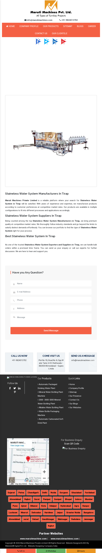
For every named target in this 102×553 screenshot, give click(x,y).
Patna (21, 492)
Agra (76, 506)
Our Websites (75, 407)
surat (26, 519)
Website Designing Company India (42, 546)
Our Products (51, 26)
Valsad (35, 519)
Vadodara (75, 519)
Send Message (51, 330)
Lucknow (13, 512)
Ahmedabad (15, 499)
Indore (78, 499)
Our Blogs (73, 403)
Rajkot (27, 499)
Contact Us (41, 33)
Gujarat (11, 492)
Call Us (22, 551)
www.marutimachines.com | (65, 538)
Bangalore (88, 512)
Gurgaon (64, 492)
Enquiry (82, 551)
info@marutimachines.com (39, 20)
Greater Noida (73, 512)
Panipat (46, 499)
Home (11, 26)
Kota (43, 506)
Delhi (44, 492)
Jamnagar (88, 519)
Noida (53, 492)
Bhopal (68, 499)
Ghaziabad (76, 492)
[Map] (28, 461)
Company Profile (28, 26)
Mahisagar (63, 519)
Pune (15, 506)
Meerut (24, 512)
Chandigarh (33, 492)
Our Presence (75, 396)
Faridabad (89, 492)
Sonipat (57, 499)
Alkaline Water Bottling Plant (50, 407)
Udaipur (53, 506)
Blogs (80, 26)
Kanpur (85, 506)
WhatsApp (51, 551)
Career (92, 26)
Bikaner (34, 506)
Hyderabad (65, 506)
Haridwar (48, 512)
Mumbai (88, 499)
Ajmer (24, 506)
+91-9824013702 (69, 20)
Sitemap (67, 26)
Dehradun (36, 512)
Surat (37, 499)
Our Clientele (59, 33)
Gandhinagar (48, 519)
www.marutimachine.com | (34, 538)
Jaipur (60, 512)
